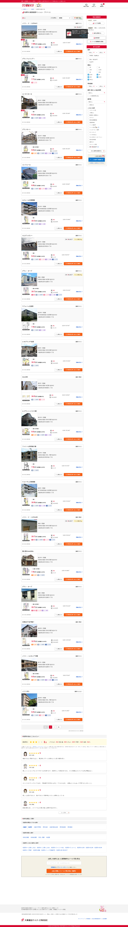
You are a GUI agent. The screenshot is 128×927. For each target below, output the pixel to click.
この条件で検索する (97, 159)
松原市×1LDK (81, 847)
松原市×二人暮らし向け (43, 847)
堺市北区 (45, 827)
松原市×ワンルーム (70, 847)
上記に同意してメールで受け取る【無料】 (64, 871)
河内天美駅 (26, 837)
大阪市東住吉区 (53, 827)
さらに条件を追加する (96, 150)
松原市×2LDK (89, 847)
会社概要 (104, 918)
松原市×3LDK (98, 847)
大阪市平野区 (37, 827)
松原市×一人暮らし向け (29, 847)
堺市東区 (70, 827)
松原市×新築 (36, 850)
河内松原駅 (34, 837)
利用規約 (88, 918)
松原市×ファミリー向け (57, 847)
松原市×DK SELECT (62, 850)
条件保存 (97, 38)
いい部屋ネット (25, 9)
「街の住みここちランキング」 (38, 746)
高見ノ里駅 (41, 837)
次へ (84, 35)
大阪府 (32, 9)
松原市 (30, 827)
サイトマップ (81, 918)
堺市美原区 (63, 827)
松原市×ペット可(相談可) (48, 850)
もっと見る (63, 812)
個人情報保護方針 (96, 918)
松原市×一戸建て (27, 850)
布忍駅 (48, 837)
